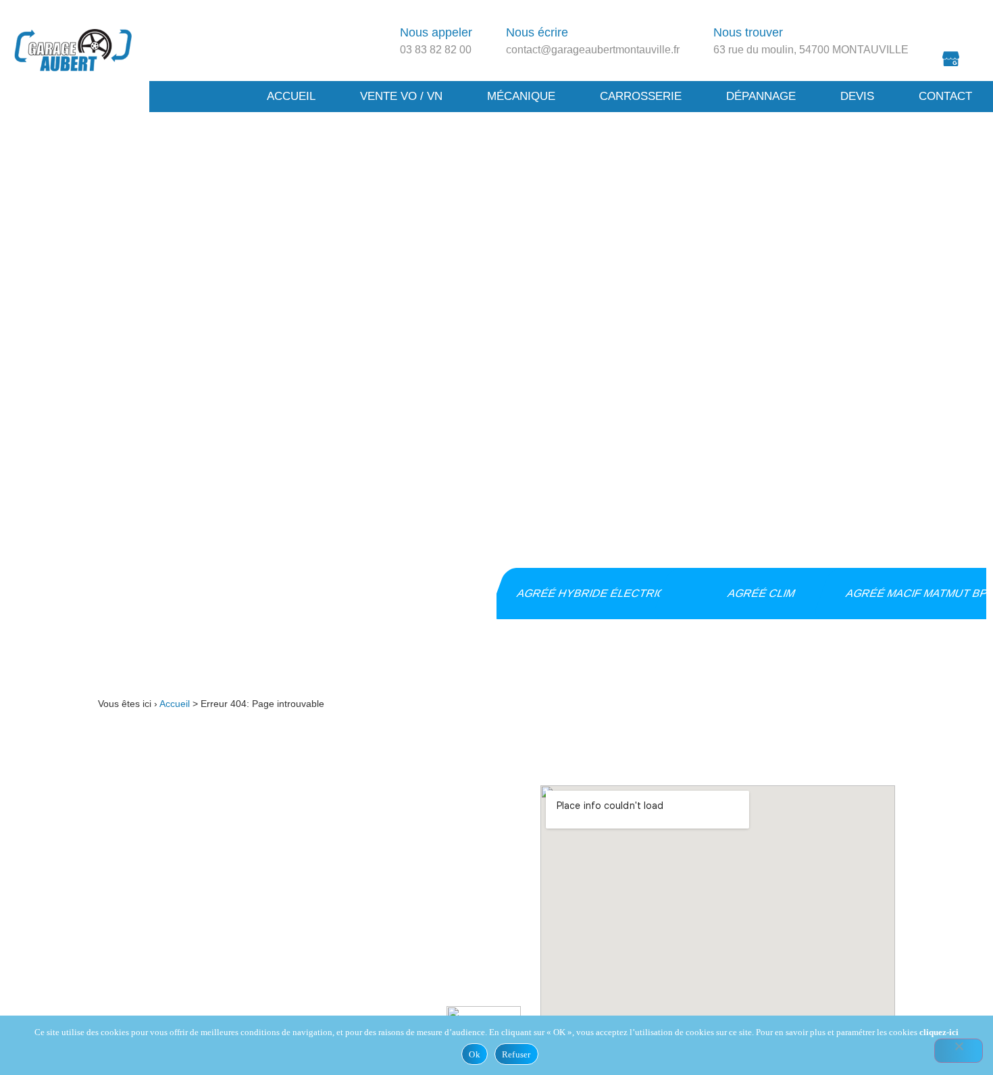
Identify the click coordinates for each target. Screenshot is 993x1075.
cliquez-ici (939, 1032)
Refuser (516, 1054)
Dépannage (761, 96)
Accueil (291, 96)
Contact (945, 96)
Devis (857, 96)
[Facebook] (951, 24)
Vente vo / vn (401, 96)
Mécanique (521, 96)
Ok (474, 1054)
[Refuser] (958, 1051)
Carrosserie (641, 96)
